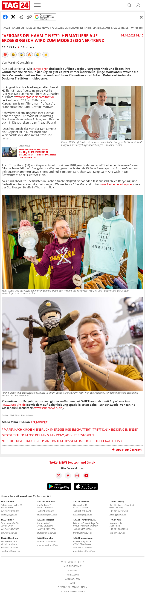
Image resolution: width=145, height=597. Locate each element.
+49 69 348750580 (82, 529)
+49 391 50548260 (82, 547)
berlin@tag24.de (9, 514)
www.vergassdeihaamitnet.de (35, 97)
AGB (72, 583)
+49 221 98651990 (118, 529)
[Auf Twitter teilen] (13, 16)
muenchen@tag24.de (47, 544)
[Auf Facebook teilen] (5, 16)
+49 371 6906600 (45, 511)
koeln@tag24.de (117, 532)
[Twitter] (59, 475)
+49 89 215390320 (46, 541)
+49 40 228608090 (10, 547)
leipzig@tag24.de (117, 514)
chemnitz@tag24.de (47, 514)
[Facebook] (68, 475)
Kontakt (72, 570)
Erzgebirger (40, 69)
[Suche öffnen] (129, 5)
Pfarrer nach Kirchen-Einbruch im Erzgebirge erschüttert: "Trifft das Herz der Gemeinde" (37, 153)
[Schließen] (141, 17)
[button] (138, 5)
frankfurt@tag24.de (82, 532)
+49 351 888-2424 (82, 511)
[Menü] (37, 5)
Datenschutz (72, 579)
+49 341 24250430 (118, 511)
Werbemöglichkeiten (73, 562)
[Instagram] (77, 475)
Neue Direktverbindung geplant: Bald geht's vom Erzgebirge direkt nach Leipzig (62, 441)
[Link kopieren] (29, 16)
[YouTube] (86, 475)
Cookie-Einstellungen (72, 591)
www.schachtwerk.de (48, 408)
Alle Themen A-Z (72, 566)
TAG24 (6, 27)
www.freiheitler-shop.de (116, 184)
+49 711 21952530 (46, 529)
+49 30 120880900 (10, 511)
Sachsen (18, 27)
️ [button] (5, 55)
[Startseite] (16, 5)
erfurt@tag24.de (9, 532)
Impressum (72, 575)
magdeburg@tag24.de (84, 550)
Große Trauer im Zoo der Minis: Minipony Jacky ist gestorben (48, 435)
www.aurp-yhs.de (14, 405)
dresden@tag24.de (82, 514)
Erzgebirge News (37, 27)
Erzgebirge (39, 422)
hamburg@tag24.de (11, 550)
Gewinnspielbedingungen (72, 587)
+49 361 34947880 (10, 529)
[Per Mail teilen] (21, 16)
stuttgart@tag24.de (46, 532)
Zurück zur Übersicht (128, 449)
